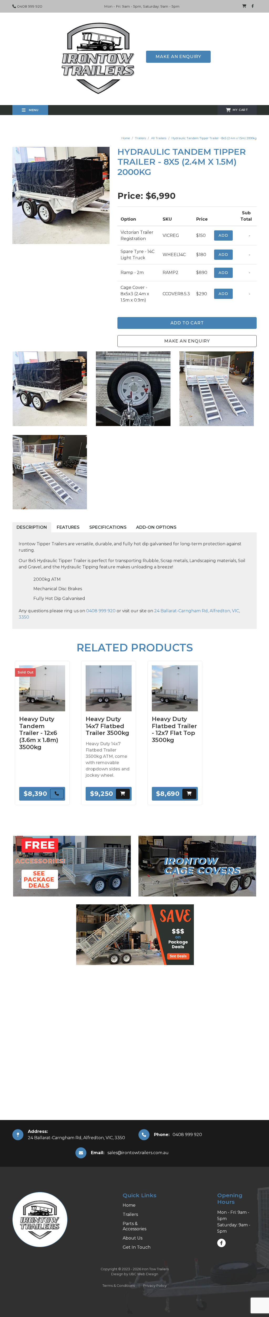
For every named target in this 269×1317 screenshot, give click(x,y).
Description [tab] (32, 527)
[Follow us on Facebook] (252, 6)
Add (223, 235)
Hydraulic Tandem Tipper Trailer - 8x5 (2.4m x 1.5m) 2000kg (214, 138)
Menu (33, 110)
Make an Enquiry (178, 56)
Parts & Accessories (134, 1226)
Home (125, 138)
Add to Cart (187, 322)
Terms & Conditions (118, 1286)
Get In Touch (137, 1247)
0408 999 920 (29, 6)
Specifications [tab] (108, 527)
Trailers (140, 138)
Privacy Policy (155, 1286)
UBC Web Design (143, 1274)
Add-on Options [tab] (156, 527)
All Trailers (158, 138)
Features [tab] (68, 527)
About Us (132, 1238)
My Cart (240, 110)
